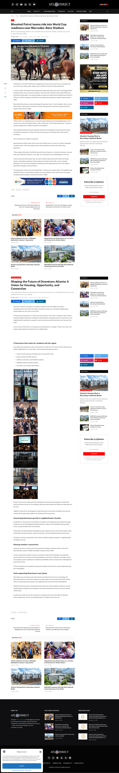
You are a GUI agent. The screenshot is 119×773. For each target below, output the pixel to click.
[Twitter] (5, 92)
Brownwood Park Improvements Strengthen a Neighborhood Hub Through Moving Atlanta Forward (27, 629)
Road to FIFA (25, 189)
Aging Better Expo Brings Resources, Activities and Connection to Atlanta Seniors (58, 239)
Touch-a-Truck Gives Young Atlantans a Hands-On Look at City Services (98, 151)
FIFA (90, 11)
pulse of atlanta (22, 612)
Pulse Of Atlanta (16, 277)
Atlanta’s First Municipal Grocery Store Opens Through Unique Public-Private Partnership (98, 726)
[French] (105, 4)
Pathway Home (81, 11)
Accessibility (67, 763)
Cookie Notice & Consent (18, 770)
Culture (71, 11)
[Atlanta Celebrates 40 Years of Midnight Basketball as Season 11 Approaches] (26, 227)
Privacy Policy (28, 770)
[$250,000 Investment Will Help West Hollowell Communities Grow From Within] (59, 254)
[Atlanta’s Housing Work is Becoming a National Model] (26, 254)
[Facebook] (5, 88)
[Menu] (12, 11)
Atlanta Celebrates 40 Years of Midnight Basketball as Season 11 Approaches (23, 239)
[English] (101, 4)
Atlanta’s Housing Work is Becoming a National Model (25, 265)
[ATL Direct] (59, 4)
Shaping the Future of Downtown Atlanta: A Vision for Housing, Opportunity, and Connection (27, 206)
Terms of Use (57, 763)
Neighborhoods (49, 11)
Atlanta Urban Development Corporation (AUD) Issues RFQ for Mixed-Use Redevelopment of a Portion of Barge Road (98, 716)
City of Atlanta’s (21, 719)
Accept (21, 766)
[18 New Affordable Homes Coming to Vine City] (84, 170)
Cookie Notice (79, 763)
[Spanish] (103, 4)
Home (29, 11)
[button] (40, 752)
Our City (37, 11)
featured (18, 189)
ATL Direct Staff (14, 36)
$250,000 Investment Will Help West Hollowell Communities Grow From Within (58, 265)
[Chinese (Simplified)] (107, 4)
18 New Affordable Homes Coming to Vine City (97, 169)
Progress (61, 11)
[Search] (107, 11)
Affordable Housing (86, 132)
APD (13, 189)
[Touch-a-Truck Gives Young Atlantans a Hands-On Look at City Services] (84, 152)
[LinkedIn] (5, 96)
